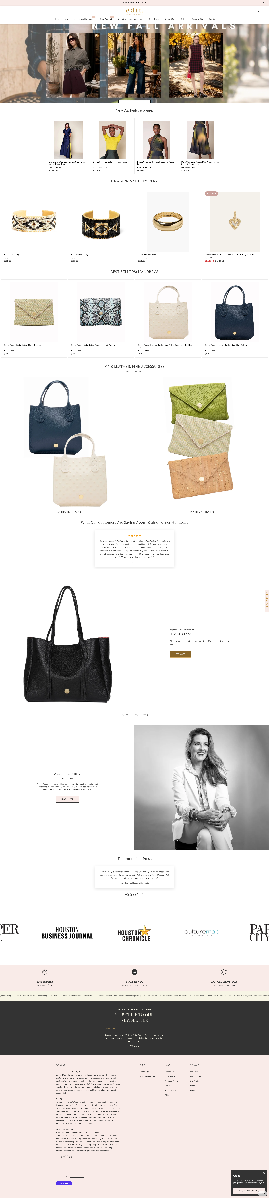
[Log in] (252, 11)
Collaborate (170, 1076)
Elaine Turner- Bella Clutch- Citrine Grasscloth (23, 345)
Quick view (68, 139)
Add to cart (34, 221)
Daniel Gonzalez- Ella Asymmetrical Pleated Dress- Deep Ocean (67, 163)
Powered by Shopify (77, 1177)
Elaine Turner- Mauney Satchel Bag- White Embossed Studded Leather (165, 346)
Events (193, 1090)
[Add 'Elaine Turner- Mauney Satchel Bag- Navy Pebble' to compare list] (260, 287)
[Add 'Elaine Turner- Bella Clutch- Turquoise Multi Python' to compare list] (126, 287)
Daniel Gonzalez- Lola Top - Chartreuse (110, 162)
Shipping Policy (171, 1081)
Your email (110, 1025)
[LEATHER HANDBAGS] (67, 443)
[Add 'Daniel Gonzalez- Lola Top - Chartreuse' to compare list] (127, 125)
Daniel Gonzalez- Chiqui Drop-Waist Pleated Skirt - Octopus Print (200, 163)
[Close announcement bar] (263, 2)
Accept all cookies (249, 1191)
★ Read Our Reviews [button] (267, 601)
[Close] (264, 1173)
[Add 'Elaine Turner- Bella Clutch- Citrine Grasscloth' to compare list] (59, 287)
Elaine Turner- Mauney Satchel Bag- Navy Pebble (226, 345)
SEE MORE (180, 648)
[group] (67, 929)
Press (192, 1085)
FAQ (167, 1095)
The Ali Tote (128, 992)
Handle (135, 708)
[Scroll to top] (211, 1189)
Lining (145, 708)
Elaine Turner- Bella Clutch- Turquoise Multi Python (93, 345)
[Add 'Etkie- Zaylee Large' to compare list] (59, 196)
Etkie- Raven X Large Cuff (82, 255)
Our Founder (195, 1076)
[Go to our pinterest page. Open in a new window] (69, 1157)
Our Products (195, 1081)
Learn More (67, 793)
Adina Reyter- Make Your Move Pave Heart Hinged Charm (229, 255)
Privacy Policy (170, 1090)
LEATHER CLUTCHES (201, 512)
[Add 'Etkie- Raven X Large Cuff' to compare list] (126, 196)
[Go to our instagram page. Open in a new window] (63, 1157)
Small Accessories (147, 1076)
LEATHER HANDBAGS (68, 512)
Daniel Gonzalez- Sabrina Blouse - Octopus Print (155, 163)
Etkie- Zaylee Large (12, 255)
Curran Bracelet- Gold (147, 255)
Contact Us (169, 1071)
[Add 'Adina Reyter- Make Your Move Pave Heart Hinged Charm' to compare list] (260, 196)
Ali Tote (125, 708)
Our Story (194, 1071)
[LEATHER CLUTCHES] (201, 443)
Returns (168, 1085)
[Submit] (162, 1025)
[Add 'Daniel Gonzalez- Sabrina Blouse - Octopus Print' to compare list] (171, 125)
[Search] (258, 11)
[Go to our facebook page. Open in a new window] (58, 1157)
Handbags (144, 1071)
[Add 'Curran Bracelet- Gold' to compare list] (193, 196)
